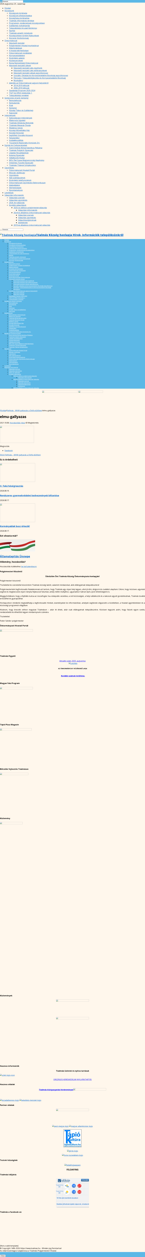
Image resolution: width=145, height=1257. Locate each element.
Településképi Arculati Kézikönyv (23, 28)
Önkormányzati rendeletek (20, 53)
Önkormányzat (11, 40)
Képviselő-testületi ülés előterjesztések (30, 70)
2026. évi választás (17, 202)
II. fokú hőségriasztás (11, 486)
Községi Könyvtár (16, 133)
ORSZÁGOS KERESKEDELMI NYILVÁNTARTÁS (72, 1079)
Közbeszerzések (16, 60)
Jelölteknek (23, 222)
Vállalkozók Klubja (17, 158)
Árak (11, 105)
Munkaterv (18, 80)
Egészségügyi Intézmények (20, 118)
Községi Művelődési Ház (19, 130)
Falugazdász (14, 138)
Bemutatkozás (15, 100)
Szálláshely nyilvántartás (19, 25)
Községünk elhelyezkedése (20, 15)
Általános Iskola (16, 128)
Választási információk (14, 195)
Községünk (9, 10)
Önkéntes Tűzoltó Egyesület (21, 163)
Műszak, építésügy (17, 172)
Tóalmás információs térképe (21, 20)
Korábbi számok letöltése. (73, 676)
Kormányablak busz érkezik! (15, 526)
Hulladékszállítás (16, 140)
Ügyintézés (9, 168)
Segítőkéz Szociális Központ (21, 135)
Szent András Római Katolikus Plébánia (25, 148)
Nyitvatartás (14, 103)
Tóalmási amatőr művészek (21, 33)
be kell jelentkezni (28, 566)
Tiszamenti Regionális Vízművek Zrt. (24, 143)
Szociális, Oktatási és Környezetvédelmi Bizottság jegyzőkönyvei (41, 75)
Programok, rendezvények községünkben (27, 23)
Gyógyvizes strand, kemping (16, 98)
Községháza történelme (19, 18)
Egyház (12, 30)
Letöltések (9, 192)
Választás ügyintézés (27, 217)
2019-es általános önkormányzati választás (32, 225)
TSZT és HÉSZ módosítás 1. (20, 93)
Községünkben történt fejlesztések (24, 35)
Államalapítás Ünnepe (15, 556)
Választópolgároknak (27, 220)
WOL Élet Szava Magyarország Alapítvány (26, 160)
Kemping (13, 108)
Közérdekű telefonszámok (20, 180)
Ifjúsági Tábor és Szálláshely (21, 110)
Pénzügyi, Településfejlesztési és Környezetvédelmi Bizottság (40, 78)
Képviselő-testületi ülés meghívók (28, 68)
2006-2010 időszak (21, 88)
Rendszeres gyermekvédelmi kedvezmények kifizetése (29, 495)
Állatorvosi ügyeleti (17, 120)
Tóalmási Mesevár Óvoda (20, 125)
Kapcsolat (13, 113)
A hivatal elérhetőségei (19, 50)
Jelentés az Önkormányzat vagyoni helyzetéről (28, 83)
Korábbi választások (17, 205)
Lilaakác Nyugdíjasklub (19, 153)
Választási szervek (17, 197)
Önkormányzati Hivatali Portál (22, 170)
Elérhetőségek (15, 187)
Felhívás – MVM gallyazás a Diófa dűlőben (20, 455)
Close (3, 1256)
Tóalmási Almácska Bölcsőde (21, 123)
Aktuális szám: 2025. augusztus (72, 661)
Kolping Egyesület (16, 155)
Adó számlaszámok (17, 177)
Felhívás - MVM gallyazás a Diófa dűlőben (24, 410)
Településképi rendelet (19, 95)
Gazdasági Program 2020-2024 (22, 90)
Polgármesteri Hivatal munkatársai (24, 45)
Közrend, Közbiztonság (19, 38)
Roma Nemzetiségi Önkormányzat (23, 63)
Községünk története (18, 13)
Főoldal (8, 8)
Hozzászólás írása (17, 423)
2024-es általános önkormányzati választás (32, 212)
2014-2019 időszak (21, 85)
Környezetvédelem (17, 55)
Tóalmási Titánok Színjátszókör (22, 165)
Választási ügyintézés (18, 200)
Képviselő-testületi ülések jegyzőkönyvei (31, 73)
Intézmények (10, 115)
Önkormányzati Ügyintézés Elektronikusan (27, 182)
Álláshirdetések (15, 48)
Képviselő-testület (16, 43)
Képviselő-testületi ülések (20, 65)
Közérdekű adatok (17, 58)
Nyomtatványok (16, 190)
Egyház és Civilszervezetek (16, 145)
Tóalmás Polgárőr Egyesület (21, 150)
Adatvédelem (14, 185)
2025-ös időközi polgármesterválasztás (30, 207)
